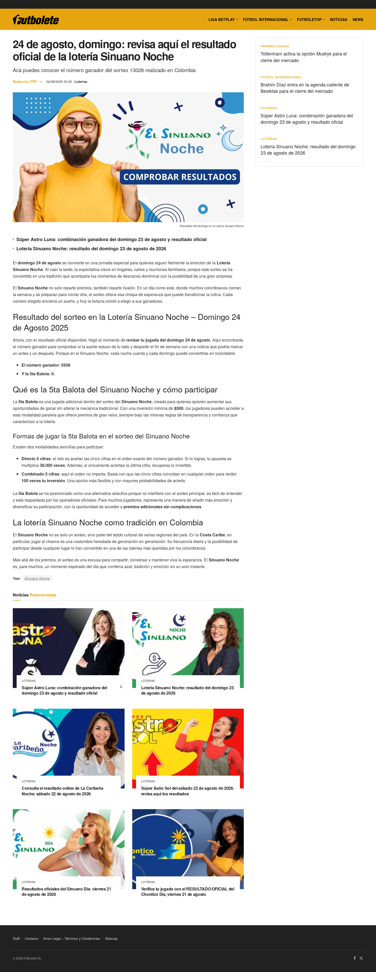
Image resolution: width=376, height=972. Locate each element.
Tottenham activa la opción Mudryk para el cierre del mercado (304, 56)
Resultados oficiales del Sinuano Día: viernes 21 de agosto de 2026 (66, 891)
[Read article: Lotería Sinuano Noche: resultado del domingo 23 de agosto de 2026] (188, 648)
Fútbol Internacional (266, 19)
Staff (16, 938)
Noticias (338, 19)
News (358, 19)
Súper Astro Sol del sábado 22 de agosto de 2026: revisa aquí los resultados (187, 791)
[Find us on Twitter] (361, 958)
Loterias (80, 81)
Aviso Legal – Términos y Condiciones (71, 938)
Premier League (275, 46)
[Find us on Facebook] (354, 958)
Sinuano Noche (37, 578)
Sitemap (111, 938)
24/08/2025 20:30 (59, 81)
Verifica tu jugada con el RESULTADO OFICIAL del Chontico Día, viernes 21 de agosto (187, 891)
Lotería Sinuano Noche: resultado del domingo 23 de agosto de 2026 (91, 248)
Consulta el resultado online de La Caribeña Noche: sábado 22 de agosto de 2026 (62, 791)
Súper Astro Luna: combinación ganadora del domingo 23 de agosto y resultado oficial (111, 239)
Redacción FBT (25, 81)
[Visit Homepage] (36, 19)
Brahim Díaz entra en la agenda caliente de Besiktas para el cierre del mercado (305, 87)
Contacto (31, 938)
